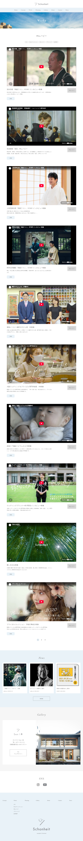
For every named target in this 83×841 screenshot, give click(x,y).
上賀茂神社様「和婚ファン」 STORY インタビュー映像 (26, 208)
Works (15, 800)
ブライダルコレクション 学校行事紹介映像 (23, 624)
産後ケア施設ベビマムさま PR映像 (19, 446)
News (70, 800)
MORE (41, 698)
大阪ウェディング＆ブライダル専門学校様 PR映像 (25, 386)
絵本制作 (55, 42)
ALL (26, 42)
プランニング (49, 42)
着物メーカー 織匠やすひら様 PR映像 (20, 327)
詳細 (11, 98)
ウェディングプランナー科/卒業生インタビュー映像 (25, 505)
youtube (45, 784)
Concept (4, 800)
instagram (38, 784)
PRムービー (42, 42)
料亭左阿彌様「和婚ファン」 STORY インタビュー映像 (26, 268)
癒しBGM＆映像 (12, 565)
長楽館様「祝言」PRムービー (18, 149)
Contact (60, 800)
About (48, 800)
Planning (27, 800)
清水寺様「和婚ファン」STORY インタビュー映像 (24, 89)
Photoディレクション (34, 42)
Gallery (37, 800)
